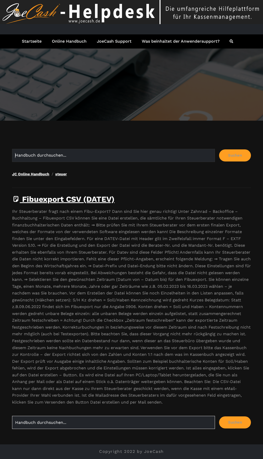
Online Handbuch (69, 41)
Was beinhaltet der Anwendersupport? (181, 41)
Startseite (32, 41)
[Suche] (232, 41)
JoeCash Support (114, 41)
